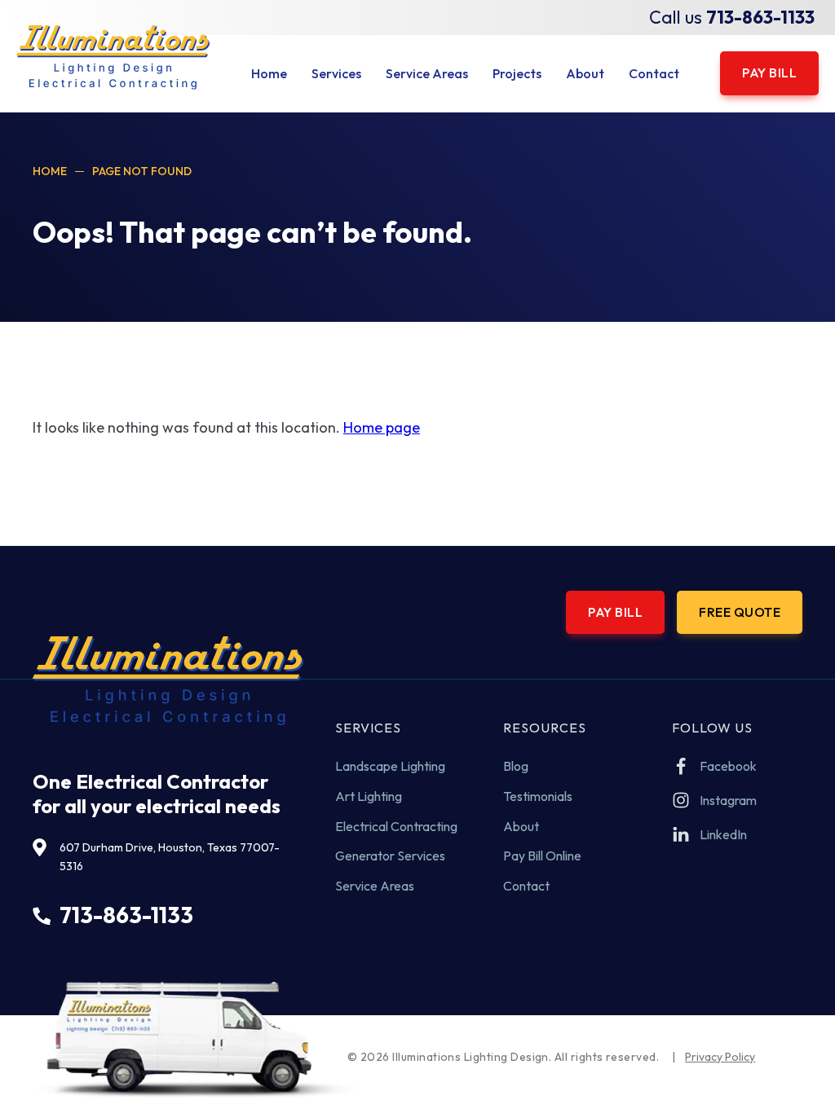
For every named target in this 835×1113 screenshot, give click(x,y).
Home (50, 171)
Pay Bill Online (542, 855)
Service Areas (374, 886)
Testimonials (537, 796)
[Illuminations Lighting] (113, 57)
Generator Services (390, 855)
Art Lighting (368, 796)
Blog (515, 766)
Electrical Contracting (396, 826)
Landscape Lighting (390, 766)
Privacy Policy (720, 1056)
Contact (526, 886)
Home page (381, 427)
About (521, 826)
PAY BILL (769, 72)
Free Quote (739, 612)
